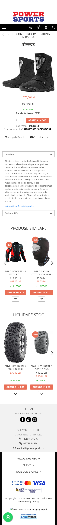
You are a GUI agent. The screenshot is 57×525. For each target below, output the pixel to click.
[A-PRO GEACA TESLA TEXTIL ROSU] (15, 252)
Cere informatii (40, 137)
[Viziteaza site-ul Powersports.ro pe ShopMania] (28, 516)
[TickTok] (28, 419)
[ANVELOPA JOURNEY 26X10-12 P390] (15, 342)
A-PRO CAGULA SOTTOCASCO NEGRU (41, 273)
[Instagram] (34, 419)
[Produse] (4, 28)
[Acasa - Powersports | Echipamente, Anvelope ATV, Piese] (28, 16)
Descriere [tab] (9, 154)
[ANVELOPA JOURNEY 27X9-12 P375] (41, 342)
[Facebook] (22, 419)
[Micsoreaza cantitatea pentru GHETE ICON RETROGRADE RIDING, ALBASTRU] (11, 120)
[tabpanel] (28, 73)
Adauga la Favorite (16, 137)
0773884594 (30, 443)
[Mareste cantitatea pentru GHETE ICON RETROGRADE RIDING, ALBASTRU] (21, 120)
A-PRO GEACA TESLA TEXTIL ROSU (15, 273)
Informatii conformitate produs (19, 206)
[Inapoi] (2, 35)
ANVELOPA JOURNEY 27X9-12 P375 (41, 367)
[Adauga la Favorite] (15, 299)
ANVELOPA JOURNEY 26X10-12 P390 (15, 367)
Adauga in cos (37, 120)
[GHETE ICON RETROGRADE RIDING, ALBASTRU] (28, 73)
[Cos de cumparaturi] (46, 27)
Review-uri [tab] (11, 213)
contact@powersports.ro (30, 448)
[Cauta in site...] (53, 27)
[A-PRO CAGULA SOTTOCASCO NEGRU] (41, 252)
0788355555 (30, 439)
